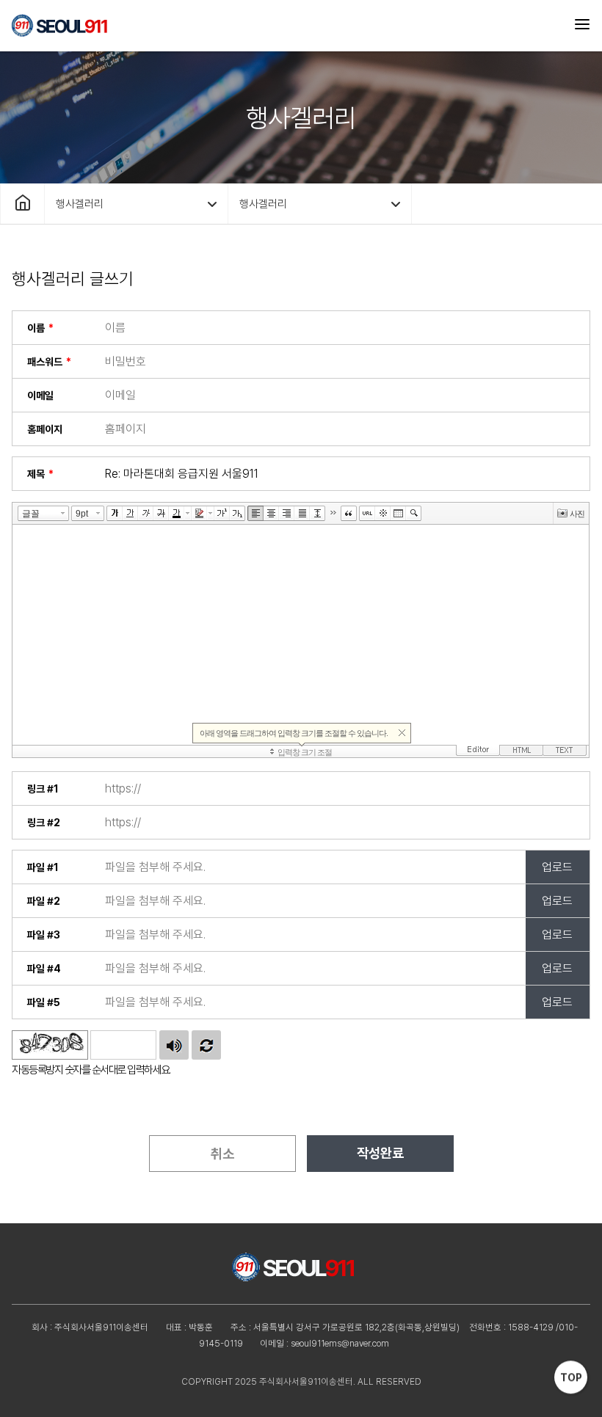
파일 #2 (43, 901)
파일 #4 (44, 969)
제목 (36, 474)
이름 (36, 328)
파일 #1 (43, 867)
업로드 (557, 867)
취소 (222, 1153)
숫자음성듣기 (174, 1045)
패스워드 (44, 362)
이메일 (40, 395)
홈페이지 (44, 429)
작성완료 (380, 1153)
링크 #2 (43, 822)
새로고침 (206, 1045)
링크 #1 (43, 789)
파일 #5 (43, 1002)
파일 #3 (43, 935)
